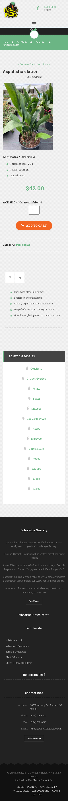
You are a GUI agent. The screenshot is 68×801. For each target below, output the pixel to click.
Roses (36, 458)
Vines (36, 488)
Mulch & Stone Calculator (19, 663)
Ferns (36, 388)
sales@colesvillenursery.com (45, 728)
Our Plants (22, 42)
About (56, 790)
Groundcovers (36, 418)
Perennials (41, 42)
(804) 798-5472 (38, 715)
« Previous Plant (26, 64)
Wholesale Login (14, 640)
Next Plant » (44, 64)
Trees (36, 478)
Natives (36, 438)
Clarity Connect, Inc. (43, 780)
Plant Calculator (14, 657)
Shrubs (36, 468)
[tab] (10, 277)
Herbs (36, 428)
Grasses (36, 408)
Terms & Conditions (16, 651)
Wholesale (21, 790)
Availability (48, 786)
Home (5, 42)
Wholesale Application (17, 646)
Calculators (40, 790)
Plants (32, 786)
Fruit (36, 398)
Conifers (36, 368)
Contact (37, 794)
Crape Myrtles (36, 378)
